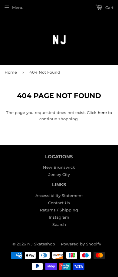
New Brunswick (59, 167)
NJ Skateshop (41, 244)
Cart (108, 7)
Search (59, 224)
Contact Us (59, 202)
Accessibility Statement (59, 195)
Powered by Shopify (81, 244)
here (102, 112)
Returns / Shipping (59, 210)
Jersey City (59, 174)
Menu (18, 7)
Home (11, 72)
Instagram (59, 217)
